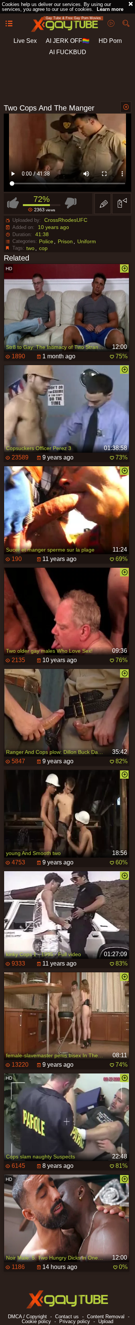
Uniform (86, 241)
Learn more (110, 9)
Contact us (67, 1316)
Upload (105, 1321)
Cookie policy (36, 1321)
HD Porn (110, 41)
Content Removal (105, 1316)
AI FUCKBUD (67, 52)
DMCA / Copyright (27, 1316)
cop (43, 248)
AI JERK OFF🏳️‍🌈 (68, 41)
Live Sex (25, 41)
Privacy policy (74, 1321)
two (30, 248)
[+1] (9, 24)
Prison (65, 241)
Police (46, 241)
